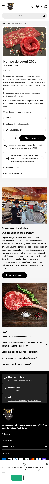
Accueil (4, 23)
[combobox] (24, 16)
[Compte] (41, 6)
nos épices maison (29, 93)
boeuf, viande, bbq (15, 65)
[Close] (47, 464)
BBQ (9, 23)
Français (5, 454)
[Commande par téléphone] (32, 6)
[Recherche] (43, 15)
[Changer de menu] (3, 6)
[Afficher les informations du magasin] (42, 158)
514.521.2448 (14, 390)
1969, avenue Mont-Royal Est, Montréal (24, 400)
